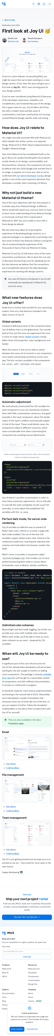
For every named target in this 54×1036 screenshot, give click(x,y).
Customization (34, 980)
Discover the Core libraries (26, 917)
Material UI (6, 969)
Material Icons (34, 969)
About (30, 993)
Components (33, 976)
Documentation (8, 993)
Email (5, 732)
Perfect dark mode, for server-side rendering (24, 521)
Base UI (5, 972)
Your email (6, 946)
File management (13, 774)
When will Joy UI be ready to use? (25, 656)
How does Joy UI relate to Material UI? (23, 130)
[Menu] (49, 4)
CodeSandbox (12, 768)
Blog (4, 1001)
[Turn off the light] (44, 4)
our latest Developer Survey (30, 175)
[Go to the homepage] (4, 4)
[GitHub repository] (39, 4)
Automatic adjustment (16, 402)
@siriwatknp (33, 41)
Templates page (16, 723)
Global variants (11, 321)
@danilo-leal (13, 41)
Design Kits (32, 984)
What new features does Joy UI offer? (22, 300)
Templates (32, 972)
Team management (14, 817)
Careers (31, 1001)
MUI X (4, 976)
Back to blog (9, 20)
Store (4, 997)
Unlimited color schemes (18, 625)
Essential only (32, 1029)
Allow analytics (17, 1029)
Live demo (11, 763)
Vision (30, 997)
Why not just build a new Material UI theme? (22, 195)
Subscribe (27, 957)
